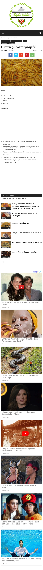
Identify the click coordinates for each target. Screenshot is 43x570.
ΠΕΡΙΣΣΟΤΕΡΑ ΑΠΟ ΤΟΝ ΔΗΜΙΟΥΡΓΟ (14, 198)
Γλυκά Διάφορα (6, 237)
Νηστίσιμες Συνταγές (17, 41)
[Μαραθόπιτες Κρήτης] (6, 225)
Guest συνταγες (6, 228)
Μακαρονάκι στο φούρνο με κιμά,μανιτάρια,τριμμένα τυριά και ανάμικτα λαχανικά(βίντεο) (25, 206)
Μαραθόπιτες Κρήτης (20, 223)
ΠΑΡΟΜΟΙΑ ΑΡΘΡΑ (8, 195)
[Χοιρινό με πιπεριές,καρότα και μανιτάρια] (6, 215)
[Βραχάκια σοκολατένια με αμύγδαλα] (6, 235)
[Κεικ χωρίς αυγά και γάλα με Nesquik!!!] (6, 244)
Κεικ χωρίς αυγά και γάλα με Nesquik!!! (27, 242)
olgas (5, 50)
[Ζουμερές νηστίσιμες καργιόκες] (6, 254)
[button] (40, 33)
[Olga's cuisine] (21, 15)
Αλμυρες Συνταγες (6, 41)
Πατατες (25, 41)
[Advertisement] (21, 122)
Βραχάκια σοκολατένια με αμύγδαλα (26, 233)
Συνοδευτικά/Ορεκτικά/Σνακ (8, 43)
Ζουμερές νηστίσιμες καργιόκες (25, 252)
